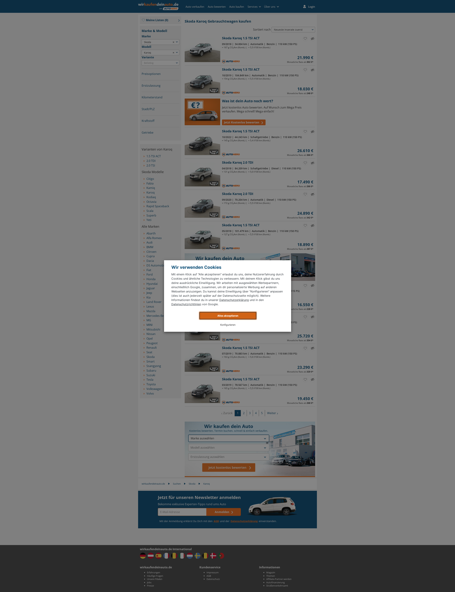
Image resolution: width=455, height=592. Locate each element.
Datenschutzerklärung (234, 300)
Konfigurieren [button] (227, 324)
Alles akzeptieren (227, 315)
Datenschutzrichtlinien (186, 304)
